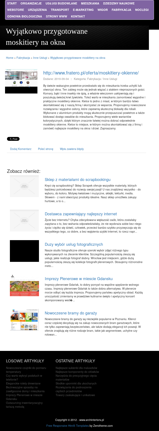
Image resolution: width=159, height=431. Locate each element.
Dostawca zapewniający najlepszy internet (81, 213)
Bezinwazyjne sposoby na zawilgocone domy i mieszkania (25, 389)
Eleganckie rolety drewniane (23, 383)
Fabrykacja (23, 58)
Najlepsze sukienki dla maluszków (76, 368)
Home (9, 58)
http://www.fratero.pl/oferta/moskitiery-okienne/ (91, 72)
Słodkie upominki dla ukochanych (76, 383)
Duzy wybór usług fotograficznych (74, 244)
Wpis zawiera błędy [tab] (72, 149)
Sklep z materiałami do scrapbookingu (78, 179)
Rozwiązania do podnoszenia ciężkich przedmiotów (74, 389)
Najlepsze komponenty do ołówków (77, 372)
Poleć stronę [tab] (45, 149)
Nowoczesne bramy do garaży (71, 313)
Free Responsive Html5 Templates (67, 426)
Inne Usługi (40, 58)
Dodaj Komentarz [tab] (20, 149)
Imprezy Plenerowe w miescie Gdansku (79, 278)
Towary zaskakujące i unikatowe (75, 395)
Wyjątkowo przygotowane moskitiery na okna (77, 58)
